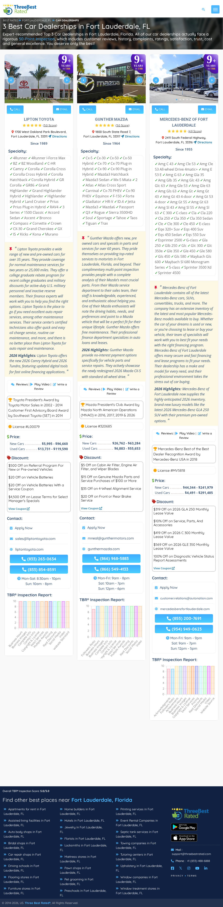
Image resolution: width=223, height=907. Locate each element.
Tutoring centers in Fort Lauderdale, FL (134, 857)
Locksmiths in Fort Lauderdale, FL (83, 847)
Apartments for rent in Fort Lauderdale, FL (25, 811)
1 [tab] (31, 99)
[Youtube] (197, 868)
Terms (192, 876)
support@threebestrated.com (191, 854)
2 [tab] (35, 99)
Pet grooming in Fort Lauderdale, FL (76, 881)
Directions (59, 136)
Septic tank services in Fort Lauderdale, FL (137, 834)
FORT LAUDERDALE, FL (36, 20)
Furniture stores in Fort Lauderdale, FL (22, 891)
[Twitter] (180, 868)
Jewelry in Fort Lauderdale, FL (81, 829)
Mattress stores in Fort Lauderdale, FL (78, 859)
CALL (16, 109)
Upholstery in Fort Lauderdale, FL (139, 868)
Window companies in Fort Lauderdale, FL (137, 879)
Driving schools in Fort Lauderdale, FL (21, 868)
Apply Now (23, 528)
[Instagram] (188, 868)
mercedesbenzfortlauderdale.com (185, 609)
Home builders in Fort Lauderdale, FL (77, 811)
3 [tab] (38, 99)
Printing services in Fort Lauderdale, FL (134, 811)
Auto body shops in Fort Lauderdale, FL (23, 834)
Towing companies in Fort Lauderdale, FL (136, 845)
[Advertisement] (111, 755)
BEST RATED (10, 20)
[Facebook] (172, 868)
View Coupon (17, 509)
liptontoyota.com (29, 549)
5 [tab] (45, 99)
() (50, 125)
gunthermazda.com (104, 549)
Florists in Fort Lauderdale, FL (84, 839)
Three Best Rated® (38, 903)
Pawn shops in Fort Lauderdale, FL (75, 870)
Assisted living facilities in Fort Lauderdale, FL (27, 823)
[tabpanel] (39, 82)
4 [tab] (42, 99)
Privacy (177, 876)
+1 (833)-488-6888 (198, 861)
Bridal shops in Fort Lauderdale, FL (19, 845)
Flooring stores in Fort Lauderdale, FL (21, 879)
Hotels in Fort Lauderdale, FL (84, 820)
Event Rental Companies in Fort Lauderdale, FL (137, 823)
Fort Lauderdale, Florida (101, 800)
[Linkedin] (205, 868)
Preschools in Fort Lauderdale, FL (83, 893)
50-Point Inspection (37, 38)
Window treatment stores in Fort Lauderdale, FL (138, 891)
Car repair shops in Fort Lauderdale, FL (22, 857)
